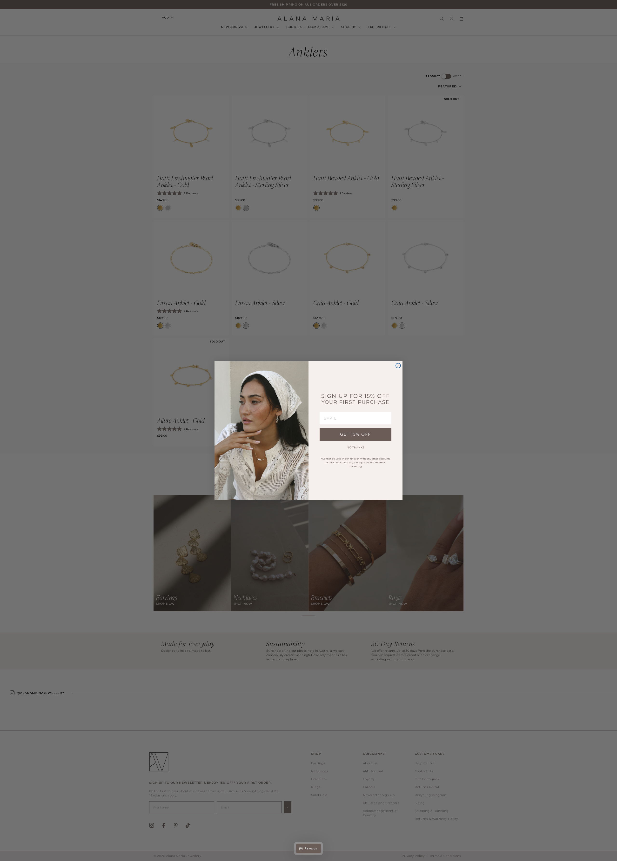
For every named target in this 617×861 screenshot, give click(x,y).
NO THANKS (355, 447)
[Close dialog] (398, 365)
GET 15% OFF (355, 434)
